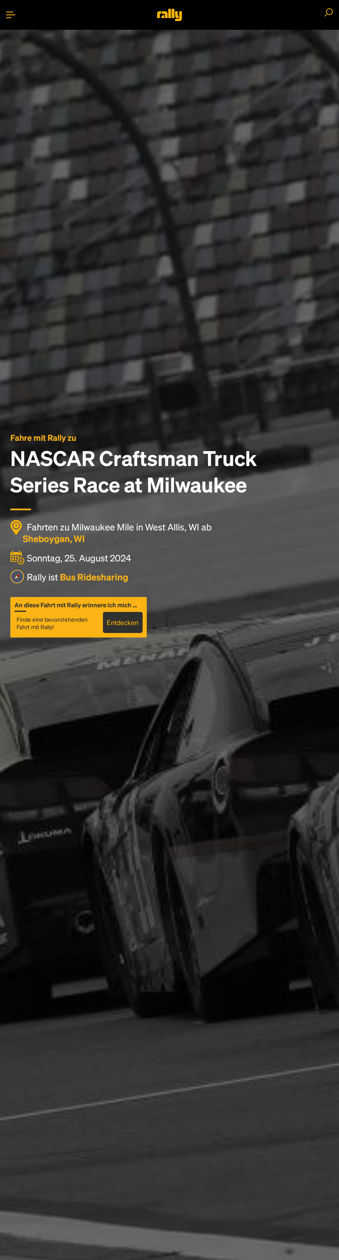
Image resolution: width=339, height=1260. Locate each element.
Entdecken (122, 622)
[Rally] (169, 15)
